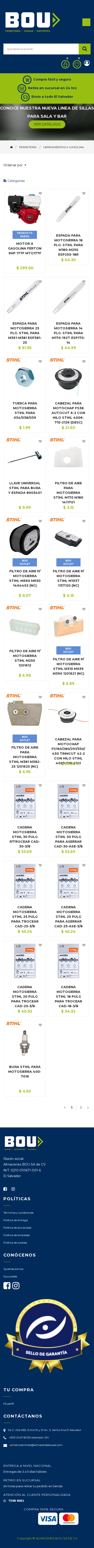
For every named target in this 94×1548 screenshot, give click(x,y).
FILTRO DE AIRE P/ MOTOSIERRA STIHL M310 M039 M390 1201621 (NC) (68, 666)
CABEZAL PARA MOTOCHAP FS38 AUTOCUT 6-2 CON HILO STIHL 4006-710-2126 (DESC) (68, 412)
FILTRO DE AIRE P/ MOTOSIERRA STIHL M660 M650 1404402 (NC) (25, 578)
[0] (64, 64)
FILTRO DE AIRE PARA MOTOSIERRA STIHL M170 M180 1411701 (68, 492)
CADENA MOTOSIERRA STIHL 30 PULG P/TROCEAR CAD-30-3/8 (25, 836)
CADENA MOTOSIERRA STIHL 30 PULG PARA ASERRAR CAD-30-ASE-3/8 (68, 836)
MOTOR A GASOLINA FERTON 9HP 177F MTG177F (25, 248)
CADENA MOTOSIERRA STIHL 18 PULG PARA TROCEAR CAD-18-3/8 (68, 996)
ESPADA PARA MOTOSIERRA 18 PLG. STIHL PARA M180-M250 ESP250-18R (68, 245)
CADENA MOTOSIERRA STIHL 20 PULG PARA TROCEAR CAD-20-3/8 (25, 996)
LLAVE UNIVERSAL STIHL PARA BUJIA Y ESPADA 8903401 (25, 488)
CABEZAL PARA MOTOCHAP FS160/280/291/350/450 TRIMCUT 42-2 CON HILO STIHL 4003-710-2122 (68, 751)
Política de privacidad (17, 1227)
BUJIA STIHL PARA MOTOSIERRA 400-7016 (24, 1071)
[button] (16, 165)
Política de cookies (15, 1242)
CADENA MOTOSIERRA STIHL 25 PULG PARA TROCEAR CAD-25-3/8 (25, 916)
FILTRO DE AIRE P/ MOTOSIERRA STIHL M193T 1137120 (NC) (68, 578)
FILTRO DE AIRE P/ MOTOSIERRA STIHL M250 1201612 (24, 658)
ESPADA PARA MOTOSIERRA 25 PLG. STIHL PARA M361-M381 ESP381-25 (25, 333)
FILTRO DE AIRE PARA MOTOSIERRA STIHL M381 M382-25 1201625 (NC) (25, 757)
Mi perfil (8, 1403)
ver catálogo (47, 124)
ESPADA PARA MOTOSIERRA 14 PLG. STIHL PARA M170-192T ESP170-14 (68, 333)
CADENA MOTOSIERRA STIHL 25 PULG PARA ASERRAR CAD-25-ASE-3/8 (68, 916)
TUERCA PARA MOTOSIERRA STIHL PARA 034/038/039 (25, 410)
